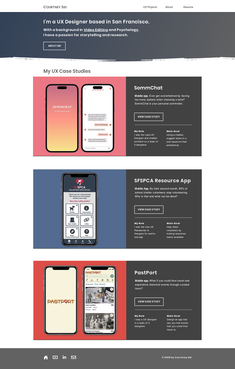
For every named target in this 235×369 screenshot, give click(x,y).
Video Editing (96, 29)
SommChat (148, 88)
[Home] (45, 357)
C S (55, 7)
